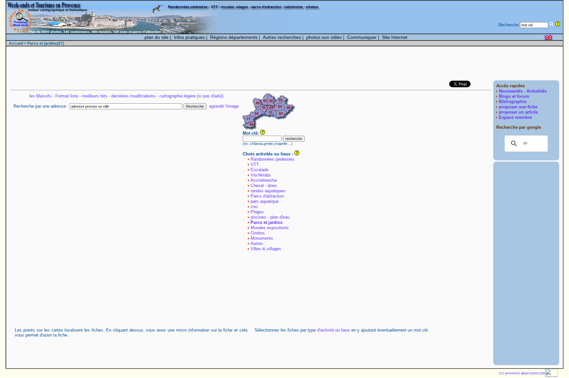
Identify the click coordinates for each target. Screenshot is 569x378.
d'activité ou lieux (333, 330)
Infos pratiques (189, 37)
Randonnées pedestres (272, 159)
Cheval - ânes (264, 185)
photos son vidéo (324, 37)
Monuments (262, 238)
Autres (257, 243)
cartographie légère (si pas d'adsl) (191, 96)
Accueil (16, 43)
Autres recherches (282, 37)
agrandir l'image (224, 106)
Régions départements (233, 37)
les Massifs (40, 96)
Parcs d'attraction (267, 196)
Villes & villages (266, 248)
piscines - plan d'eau (270, 217)
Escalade (259, 169)
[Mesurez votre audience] (551, 375)
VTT (255, 164)
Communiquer (362, 37)
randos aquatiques (268, 190)
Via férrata (260, 175)
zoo (254, 206)
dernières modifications (133, 96)
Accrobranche (264, 180)
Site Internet (394, 37)
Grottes (258, 232)
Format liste (66, 96)
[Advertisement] (439, 64)
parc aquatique (265, 201)
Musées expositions (270, 227)
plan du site (157, 37)
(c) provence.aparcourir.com (522, 373)
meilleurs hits (94, 96)
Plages (257, 211)
